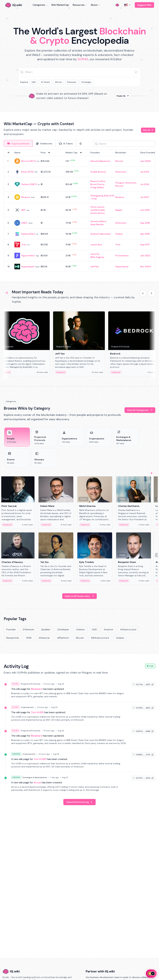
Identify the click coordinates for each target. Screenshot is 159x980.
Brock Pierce (97, 184)
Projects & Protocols (30, 684)
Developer (63, 629)
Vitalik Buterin (98, 171)
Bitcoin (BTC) (28, 161)
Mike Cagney (97, 257)
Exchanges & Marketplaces (35, 777)
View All (146, 130)
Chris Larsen (97, 207)
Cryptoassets (27, 707)
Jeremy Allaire (98, 221)
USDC (24, 222)
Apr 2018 (145, 233)
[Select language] (127, 5)
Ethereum (71, 82)
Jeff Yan (94, 266)
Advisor (80, 629)
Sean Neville (97, 224)
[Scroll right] (151, 293)
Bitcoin (58, 82)
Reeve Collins (97, 181)
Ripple (118, 210)
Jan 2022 (145, 255)
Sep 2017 (145, 244)
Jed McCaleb (97, 210)
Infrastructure (128, 629)
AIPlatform (63, 637)
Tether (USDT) (29, 184)
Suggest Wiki (144, 5)
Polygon (119, 182)
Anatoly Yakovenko (100, 233)
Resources (78, 5)
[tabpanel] (79, 210)
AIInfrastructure (100, 637)
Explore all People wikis (77, 596)
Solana (119, 233)
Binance (25, 197)
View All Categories (137, 410)
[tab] (18, 143)
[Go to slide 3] (154, 473)
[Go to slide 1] (149, 473)
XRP (23, 210)
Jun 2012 (145, 210)
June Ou (94, 254)
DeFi (34, 82)
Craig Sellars (97, 187)
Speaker (45, 629)
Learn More (119, 95)
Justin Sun (96, 244)
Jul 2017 (144, 197)
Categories (39, 5)
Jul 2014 (144, 171)
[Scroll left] (143, 293)
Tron (23, 244)
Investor (108, 629)
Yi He (94, 198)
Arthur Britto (97, 213)
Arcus (37, 782)
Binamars (36, 689)
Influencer (44, 637)
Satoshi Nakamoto (100, 161)
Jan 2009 (145, 161)
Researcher (12, 637)
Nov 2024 (145, 266)
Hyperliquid (27, 266)
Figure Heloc (28, 255)
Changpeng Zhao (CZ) (102, 195)
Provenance (122, 255)
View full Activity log (77, 802)
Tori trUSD (37, 712)
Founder (11, 629)
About (94, 5)
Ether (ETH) (27, 171)
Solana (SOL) (28, 233)
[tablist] (42, 143)
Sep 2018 (145, 222)
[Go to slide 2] (151, 473)
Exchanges (86, 82)
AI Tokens (45, 82)
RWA (29, 637)
